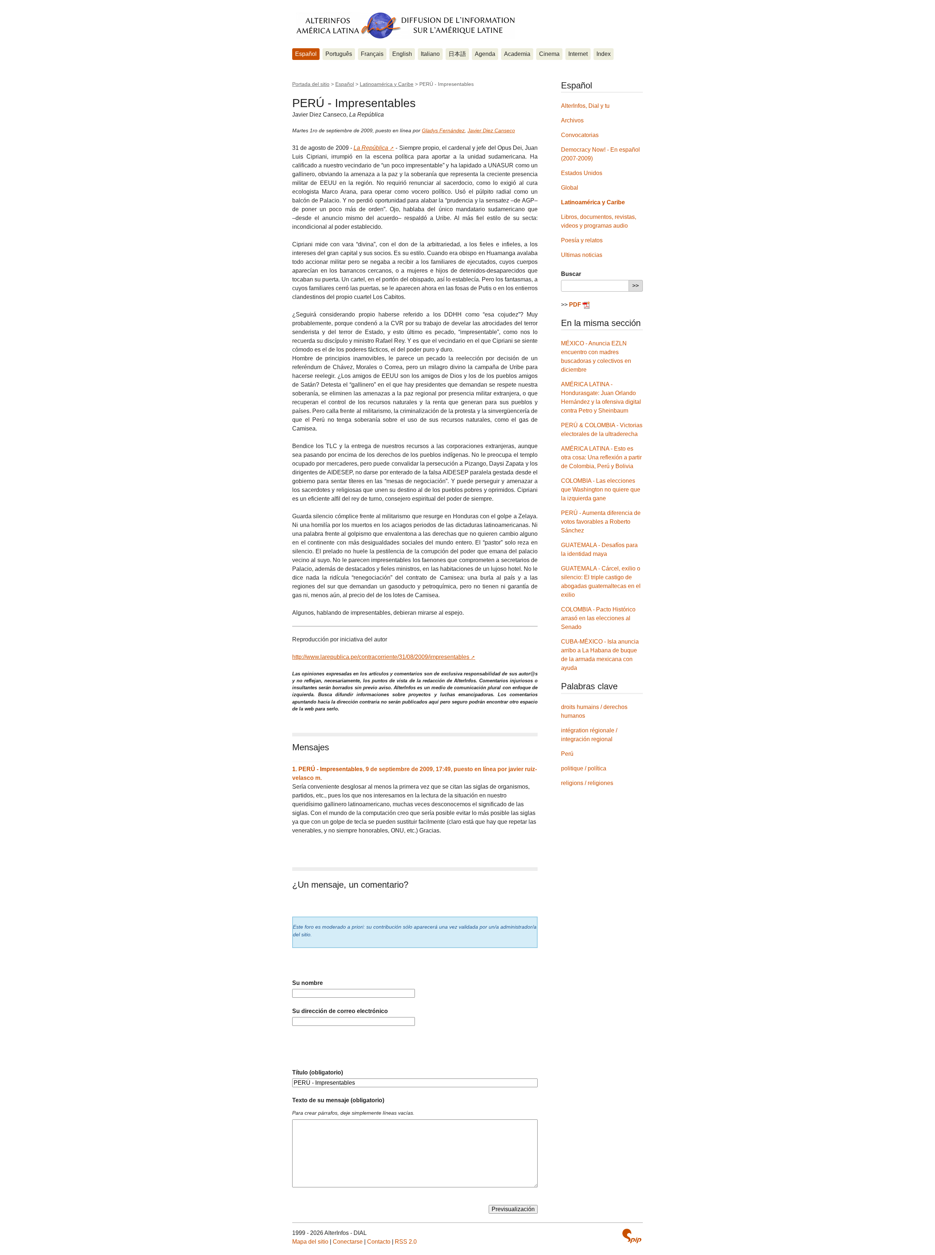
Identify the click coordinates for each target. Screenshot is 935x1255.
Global (569, 188)
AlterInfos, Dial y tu (585, 106)
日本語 (457, 54)
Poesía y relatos (582, 240)
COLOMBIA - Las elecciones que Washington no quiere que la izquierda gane (600, 489)
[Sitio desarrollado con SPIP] (632, 1236)
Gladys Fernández (443, 130)
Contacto (378, 1242)
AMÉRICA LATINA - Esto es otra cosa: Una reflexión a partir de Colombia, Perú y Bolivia (601, 457)
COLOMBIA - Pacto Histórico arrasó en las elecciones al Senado (598, 618)
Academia (517, 54)
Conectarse (348, 1242)
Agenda (485, 54)
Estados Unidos (581, 173)
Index (603, 54)
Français (372, 54)
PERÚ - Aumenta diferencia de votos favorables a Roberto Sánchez (601, 522)
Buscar (571, 274)
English (402, 54)
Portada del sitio (310, 84)
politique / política (583, 768)
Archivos (572, 120)
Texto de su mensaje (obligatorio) (338, 1100)
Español (306, 54)
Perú (567, 754)
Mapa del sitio (310, 1242)
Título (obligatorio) (317, 1072)
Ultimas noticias (581, 255)
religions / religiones (587, 783)
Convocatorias (580, 135)
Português (338, 54)
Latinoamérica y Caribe (386, 84)
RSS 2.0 (406, 1242)
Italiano (430, 54)
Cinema (549, 54)
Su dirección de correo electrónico (340, 1011)
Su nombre (307, 983)
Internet (578, 54)
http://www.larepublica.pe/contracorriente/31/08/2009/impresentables (380, 657)
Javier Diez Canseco (491, 130)
